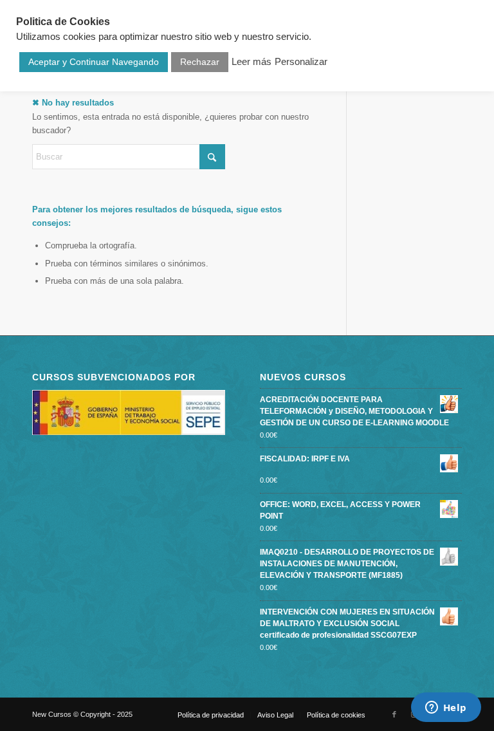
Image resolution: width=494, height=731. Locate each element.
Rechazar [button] (199, 62)
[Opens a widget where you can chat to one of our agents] (445, 708)
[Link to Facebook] (394, 714)
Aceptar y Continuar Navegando (93, 62)
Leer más (251, 62)
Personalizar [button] (301, 62)
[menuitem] (210, 715)
